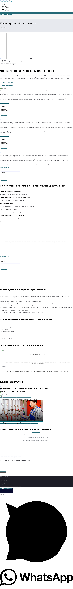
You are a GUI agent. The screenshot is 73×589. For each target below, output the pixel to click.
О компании (4, 480)
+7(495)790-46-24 (6, 14)
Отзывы (3, 481)
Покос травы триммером (7, 82)
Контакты (4, 483)
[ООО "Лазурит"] (6, 1)
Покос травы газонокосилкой (8, 83)
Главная (4, 27)
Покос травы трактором (7, 85)
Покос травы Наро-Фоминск (8, 28)
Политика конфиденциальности (9, 484)
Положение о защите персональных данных (11, 486)
